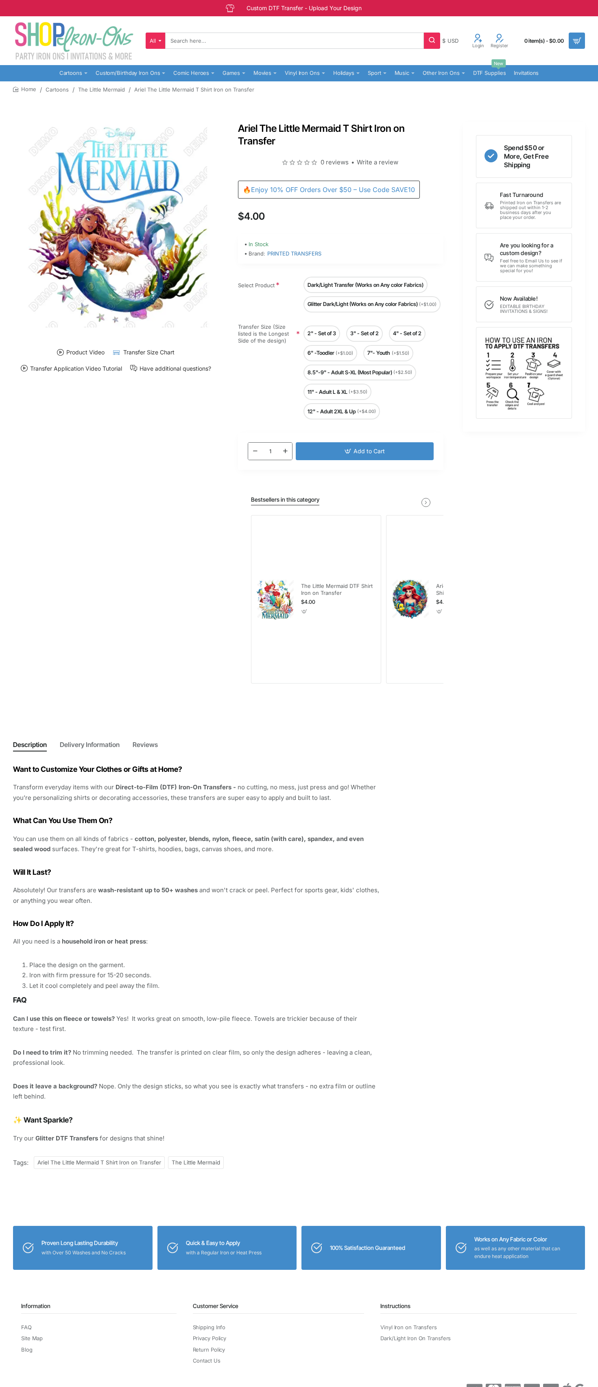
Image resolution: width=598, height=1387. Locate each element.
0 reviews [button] (335, 162)
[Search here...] (432, 41)
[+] (285, 451)
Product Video (85, 352)
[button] (365, 451)
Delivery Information (90, 744)
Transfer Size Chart (149, 352)
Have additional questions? (175, 368)
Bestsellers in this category (285, 499)
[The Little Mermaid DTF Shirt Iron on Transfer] (275, 599)
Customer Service (215, 1305)
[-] (255, 451)
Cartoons (57, 89)
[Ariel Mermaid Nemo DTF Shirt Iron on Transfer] (410, 599)
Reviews (145, 744)
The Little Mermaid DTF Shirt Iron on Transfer (337, 589)
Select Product (256, 285)
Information (35, 1305)
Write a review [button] (377, 162)
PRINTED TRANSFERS (294, 253)
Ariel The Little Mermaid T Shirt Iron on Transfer (99, 1162)
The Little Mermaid (101, 89)
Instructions (395, 1305)
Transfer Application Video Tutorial (76, 368)
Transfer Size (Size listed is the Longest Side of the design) (263, 334)
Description (30, 744)
